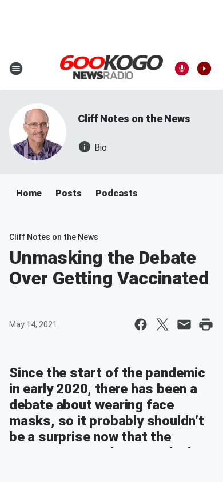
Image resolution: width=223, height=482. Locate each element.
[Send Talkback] (182, 68)
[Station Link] (111, 68)
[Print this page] (206, 324)
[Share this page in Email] (184, 324)
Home (29, 193)
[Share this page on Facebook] (141, 324)
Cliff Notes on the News (134, 118)
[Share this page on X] (162, 324)
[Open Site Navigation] (16, 68)
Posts (68, 193)
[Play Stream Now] (204, 68)
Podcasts (116, 193)
